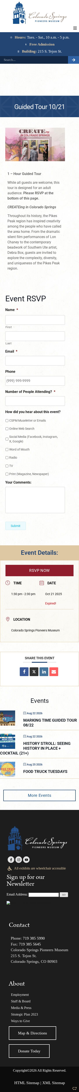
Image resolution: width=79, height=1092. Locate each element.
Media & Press (21, 1008)
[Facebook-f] (11, 859)
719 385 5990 (34, 938)
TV (11, 466)
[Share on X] (34, 671)
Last (8, 343)
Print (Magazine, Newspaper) (29, 474)
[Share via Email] (53, 671)
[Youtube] (26, 859)
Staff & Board (21, 1001)
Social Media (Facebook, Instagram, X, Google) (33, 439)
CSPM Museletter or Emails (27, 420)
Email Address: (17, 894)
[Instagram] (18, 859)
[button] (75, 28)
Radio (13, 457)
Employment (20, 995)
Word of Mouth (19, 449)
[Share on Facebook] (24, 671)
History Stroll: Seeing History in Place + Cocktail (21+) (35, 748)
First (8, 327)
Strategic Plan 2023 (24, 1014)
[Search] (73, 60)
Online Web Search (21, 428)
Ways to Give (20, 1021)
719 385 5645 (30, 944)
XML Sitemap (53, 1083)
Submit (15, 526)
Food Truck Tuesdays (45, 771)
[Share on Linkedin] (44, 671)
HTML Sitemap (26, 1083)
